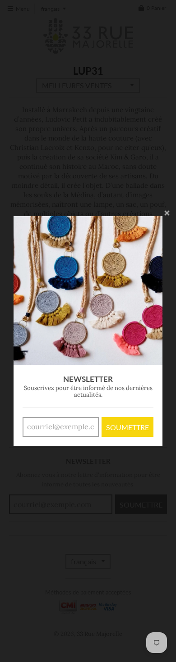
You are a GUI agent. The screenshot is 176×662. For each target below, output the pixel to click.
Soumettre (127, 427)
